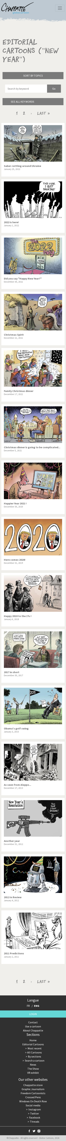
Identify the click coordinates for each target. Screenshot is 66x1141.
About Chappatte (33, 1030)
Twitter (34, 1113)
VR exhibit (33, 1072)
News (33, 1064)
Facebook (34, 1117)
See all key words (22, 101)
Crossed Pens (33, 1097)
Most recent (35, 1048)
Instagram (34, 1109)
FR (28, 1005)
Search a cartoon (34, 1060)
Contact (33, 1022)
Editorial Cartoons (33, 1044)
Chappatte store (33, 1085)
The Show (33, 1068)
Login (33, 1014)
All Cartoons (34, 1052)
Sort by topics (33, 75)
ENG (36, 1005)
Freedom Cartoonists (33, 1093)
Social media (33, 1105)
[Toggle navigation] (60, 8)
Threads (34, 1121)
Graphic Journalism (33, 1089)
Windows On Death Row (33, 1101)
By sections (34, 1056)
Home (33, 1040)
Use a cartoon (33, 1026)
